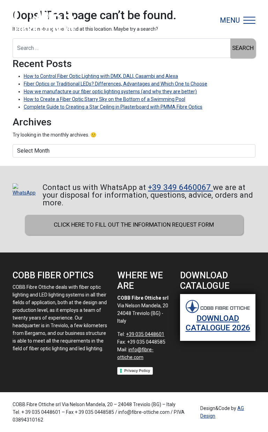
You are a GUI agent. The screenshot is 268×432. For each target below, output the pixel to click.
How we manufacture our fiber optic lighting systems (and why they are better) (110, 91)
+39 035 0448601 (145, 334)
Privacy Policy (137, 370)
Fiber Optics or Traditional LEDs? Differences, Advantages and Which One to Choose (115, 84)
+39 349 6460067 (180, 187)
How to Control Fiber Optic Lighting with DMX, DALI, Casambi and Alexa (101, 76)
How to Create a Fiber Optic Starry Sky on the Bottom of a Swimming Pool (104, 99)
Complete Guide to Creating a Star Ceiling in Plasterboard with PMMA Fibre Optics (113, 107)
